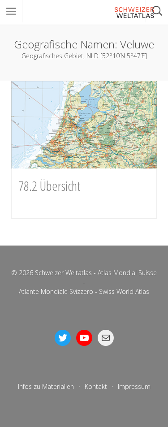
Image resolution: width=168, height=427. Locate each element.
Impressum (134, 386)
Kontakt (96, 386)
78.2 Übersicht (49, 186)
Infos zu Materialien (46, 386)
